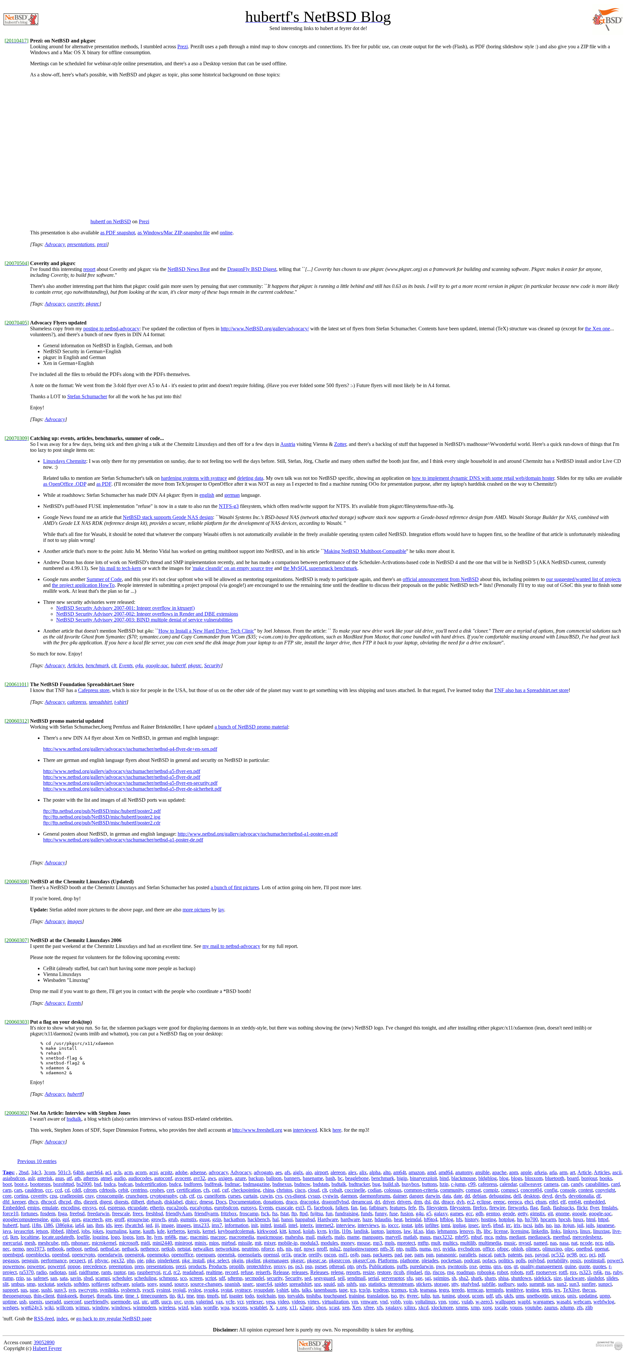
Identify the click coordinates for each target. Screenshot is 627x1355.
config (550, 1190)
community (451, 1190)
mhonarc (80, 1243)
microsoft (128, 1243)
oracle (300, 1254)
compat (473, 1190)
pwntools (457, 1266)
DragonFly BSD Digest (251, 269)
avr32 (199, 1178)
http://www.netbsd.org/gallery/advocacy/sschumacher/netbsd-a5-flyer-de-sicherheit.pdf (132, 789)
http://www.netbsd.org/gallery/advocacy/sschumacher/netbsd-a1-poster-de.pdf (123, 840)
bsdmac (232, 1184)
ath (77, 1178)
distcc (191, 1202)
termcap (475, 1290)
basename (313, 1178)
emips (33, 1207)
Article (584, 1172)
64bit (78, 1172)
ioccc (393, 1225)
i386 (48, 1225)
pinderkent (168, 1260)
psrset (321, 1266)
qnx (497, 1266)
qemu (485, 1266)
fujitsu (316, 1213)
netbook (55, 1249)
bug (376, 1184)
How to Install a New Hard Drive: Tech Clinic (206, 631)
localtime (30, 1237)
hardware (350, 1219)
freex (138, 1213)
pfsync (101, 1260)
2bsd (23, 1172)
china (268, 1190)
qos (507, 1266)
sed (307, 1278)
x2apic (306, 1307)
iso (549, 1225)
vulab (467, 1301)
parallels (467, 1254)
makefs (324, 1237)
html (590, 1219)
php (131, 1260)
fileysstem (460, 1207)
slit (5, 1284)
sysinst (163, 1290)
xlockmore (442, 1307)
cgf (225, 1190)
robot (502, 1272)
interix (306, 1225)
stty (454, 1284)
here (336, 1130)
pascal (485, 1254)
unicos (558, 1296)
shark (476, 1278)
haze (367, 1219)
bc (340, 1178)
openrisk (226, 1254)
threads (104, 1296)
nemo (18, 1249)
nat (574, 1243)
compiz (490, 1190)
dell (517, 1196)
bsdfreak (213, 1184)
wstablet (258, 1307)
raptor (119, 1272)
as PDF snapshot (117, 232)
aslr (31, 1178)
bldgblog (487, 1178)
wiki (49, 1307)
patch (499, 1254)
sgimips (441, 1278)
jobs (85, 1231)
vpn (442, 1301)
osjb (354, 1254)
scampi (102, 1278)
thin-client (44, 1296)
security (274, 1278)
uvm (188, 1301)
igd (149, 1225)
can (564, 1184)
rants (106, 1272)
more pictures (196, 909)
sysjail (179, 1290)
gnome (562, 1213)
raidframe (89, 1272)
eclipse (484, 1202)
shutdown (521, 1278)
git (550, 1213)
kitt (283, 1231)
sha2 (463, 1278)
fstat (284, 1213)
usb (22, 1301)
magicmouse (269, 1237)
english (207, 495)
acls (117, 1172)
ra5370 (26, 1272)
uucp (166, 1301)
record (231, 1272)
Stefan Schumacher (87, 396)
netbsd (91, 1249)
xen (345, 1307)
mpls (389, 1243)
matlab (410, 1237)
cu (199, 1196)
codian (374, 1190)
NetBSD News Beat (189, 269)
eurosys (248, 1207)
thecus (588, 1290)
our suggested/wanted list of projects (583, 579)
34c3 (36, 1172)
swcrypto (87, 1290)
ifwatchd (134, 1225)
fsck (265, 1213)
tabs (295, 1290)
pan (429, 1254)
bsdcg (175, 1184)
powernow (13, 1266)
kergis (193, 1231)
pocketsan (451, 1260)
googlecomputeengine (25, 1219)
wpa (224, 1307)
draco (291, 1202)
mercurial (12, 1243)
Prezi (182, 46)
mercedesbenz (587, 1237)
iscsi (527, 1225)
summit (536, 1284)
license (501, 1231)
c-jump (458, 1184)
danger (416, 1196)
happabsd (305, 1219)
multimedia (489, 1243)
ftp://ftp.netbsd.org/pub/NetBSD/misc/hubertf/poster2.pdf (102, 811)
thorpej (87, 1296)
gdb (479, 1213)
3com (49, 1172)
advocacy (218, 1172)
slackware (574, 1278)
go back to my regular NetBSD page (114, 1318)
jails (590, 1225)
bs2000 (83, 1184)
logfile (83, 1237)
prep (139, 1266)
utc (145, 1301)
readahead (193, 1272)
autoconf (163, 1178)
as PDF (103, 484)
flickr (582, 1207)
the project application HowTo (83, 585)
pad (398, 1254)
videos (298, 1301)
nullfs (411, 1249)
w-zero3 (483, 1301)
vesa (270, 1301)
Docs (221, 1202)
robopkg (485, 1272)
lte (149, 1237)
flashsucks (563, 1207)
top (281, 1296)
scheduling (145, 1278)
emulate (50, 1207)
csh (183, 1196)
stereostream (400, 1284)
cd (67, 1190)
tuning (448, 1296)
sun (550, 1284)
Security (212, 665)
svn (72, 1290)
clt (113, 665)
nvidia (448, 1249)
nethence (149, 1249)
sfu (410, 1278)
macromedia (241, 1237)
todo (249, 1296)
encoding (70, 1207)
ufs (498, 1296)
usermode (121, 1301)
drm (418, 1202)
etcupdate (137, 1207)
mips (214, 1243)
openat (601, 1249)
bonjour (589, 1178)
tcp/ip (364, 1290)
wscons (239, 1307)
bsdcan (125, 1184)
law (407, 1231)
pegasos (11, 1260)
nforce (267, 1249)
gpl (65, 1219)
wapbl (524, 1301)
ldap (430, 1231)
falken (341, 1207)
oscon (330, 1254)
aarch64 (94, 1172)
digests (121, 1202)
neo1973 (35, 1249)
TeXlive (571, 1290)
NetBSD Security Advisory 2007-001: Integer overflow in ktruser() (125, 608)
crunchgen (136, 1196)
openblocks (37, 1254)
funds (366, 1213)
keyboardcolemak (236, 1231)
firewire (497, 1207)
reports (353, 1272)
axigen (225, 1178)
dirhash (154, 1202)
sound (165, 1284)
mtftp (423, 1243)
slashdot (595, 1278)
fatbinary (378, 1207)
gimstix (537, 1213)
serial (373, 1278)
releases (300, 1272)
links (555, 1231)
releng (337, 1272)
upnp (605, 1296)
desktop (531, 1196)
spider (281, 1284)
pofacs (489, 1260)
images (74, 921)
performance (54, 1260)
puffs (402, 1266)
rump (8, 1278)
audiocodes (140, 1178)
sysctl (148, 1290)
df (598, 1196)
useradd (53, 1301)
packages (382, 1254)
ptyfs (361, 1266)
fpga (62, 1213)
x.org (281, 1307)
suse (34, 1290)
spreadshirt (100, 702)
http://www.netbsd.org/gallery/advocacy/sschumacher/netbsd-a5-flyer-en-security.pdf (130, 783)
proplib (236, 1266)
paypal (542, 1254)
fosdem (47, 1213)
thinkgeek (67, 1296)
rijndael (414, 1272)
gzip (216, 1219)
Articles (75, 665)
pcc (583, 1254)
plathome (409, 1260)
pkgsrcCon (364, 1260)
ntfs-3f (387, 1249)
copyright (605, 1190)
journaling (116, 1231)
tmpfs (212, 1296)
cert (170, 1190)
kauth (148, 1231)
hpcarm (548, 1219)
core (7, 1196)
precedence (94, 1266)
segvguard (324, 1278)
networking (227, 1249)
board (573, 1178)
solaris (138, 1284)
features (398, 1207)
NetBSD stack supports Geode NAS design (168, 517)
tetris (547, 1290)
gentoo (493, 1213)
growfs (158, 1219)
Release (281, 1272)
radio (41, 1272)
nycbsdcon (469, 1249)
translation (377, 1296)
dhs (77, 1202)
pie (140, 1260)
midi (145, 1243)
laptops (393, 1231)
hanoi (287, 1219)
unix (571, 1296)
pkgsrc (92, 304)
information (237, 1225)
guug (204, 1219)
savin (75, 1278)
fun (329, 1213)
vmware (369, 1301)
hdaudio (383, 1219)
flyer (594, 1207)
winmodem (144, 1307)
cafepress (76, 702)
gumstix (188, 1219)
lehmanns (447, 1231)
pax (528, 1254)
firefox (480, 1207)
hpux (578, 1219)
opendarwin (110, 1254)
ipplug (459, 1225)
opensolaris (249, 1254)
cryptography (163, 1196)
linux (585, 1231)
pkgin (237, 1260)
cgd (215, 1190)
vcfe (230, 1301)
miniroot (183, 1243)
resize (369, 1272)
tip (172, 1296)
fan (354, 1207)
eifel (553, 1202)
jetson (42, 1231)
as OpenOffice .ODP (64, 484)
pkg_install (193, 1260)
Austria (287, 444)
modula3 (309, 1243)
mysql (525, 1243)
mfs (65, 1243)
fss (275, 1213)
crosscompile (109, 1196)
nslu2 (335, 1249)
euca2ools (177, 1207)
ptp (350, 1266)
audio (120, 1178)
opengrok (134, 1254)
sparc (248, 1284)
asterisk (45, 1178)
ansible (482, 1172)
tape (343, 1290)
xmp (475, 1307)
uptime (10, 1301)
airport (321, 1172)
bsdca (110, 1184)
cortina (21, 1196)
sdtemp (235, 1278)
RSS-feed (44, 1318)
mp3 (377, 1243)
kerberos (176, 1231)
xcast (334, 1307)
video (283, 1301)
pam (418, 1254)
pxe (473, 1266)
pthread (337, 1266)
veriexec (254, 1301)
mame (353, 1237)
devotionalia (581, 1196)
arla (553, 1172)
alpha (374, 1172)
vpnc (454, 1301)
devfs (560, 1196)
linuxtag (601, 1231)
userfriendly (96, 1301)
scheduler (122, 1278)
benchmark (97, 665)
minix (200, 1243)
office (488, 1249)
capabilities (597, 1184)
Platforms (387, 1260)
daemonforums (375, 1196)
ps (290, 1266)
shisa (503, 1278)
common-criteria (421, 1190)
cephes (157, 1190)
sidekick (542, 1278)
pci (592, 1254)
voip (407, 1301)
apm (513, 1172)
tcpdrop (381, 1290)
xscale (500, 1307)
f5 (309, 1207)
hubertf (178, 665)
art (572, 1172)
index (62, 1318)
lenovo (466, 1231)
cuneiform (214, 1196)
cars (18, 1190)
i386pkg (64, 1225)
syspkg (211, 1290)
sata (64, 1278)
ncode (586, 1243)
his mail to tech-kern (120, 568)
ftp (294, 1213)
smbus (17, 1284)
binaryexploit (423, 1178)
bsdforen (193, 1184)
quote (584, 1266)
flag (534, 1207)
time (118, 1296)
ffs (421, 1207)
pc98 (572, 1254)
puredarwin (421, 1266)
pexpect (77, 1260)
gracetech (93, 1219)
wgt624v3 (31, 1307)
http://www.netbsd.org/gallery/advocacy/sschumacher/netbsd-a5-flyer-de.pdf (121, 777)
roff (529, 1272)
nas (553, 1243)
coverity (75, 304)
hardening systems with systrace (194, 478)
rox (573, 1272)
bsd (97, 1184)
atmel (106, 1178)
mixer (269, 1243)
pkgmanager (275, 1260)
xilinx (410, 1307)
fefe (412, 1207)
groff (119, 1219)
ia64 (79, 1225)
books (606, 1178)
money (347, 1243)
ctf (191, 1196)
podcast (472, 1260)
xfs (380, 1307)
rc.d (167, 1272)
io (383, 1225)
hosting (488, 1219)
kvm (321, 1231)
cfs (206, 1190)
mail (310, 1237)
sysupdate (264, 1290)
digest (106, 1202)
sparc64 (264, 1284)
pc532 (557, 1254)
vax (219, 1301)
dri (377, 1202)
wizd (183, 1307)
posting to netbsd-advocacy (111, 328)
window (100, 1307)
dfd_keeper (14, 1202)
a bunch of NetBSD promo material (251, 727)
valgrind (204, 1301)
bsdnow (302, 1184)
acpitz (166, 1172)
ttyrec (412, 1296)
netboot (74, 1249)
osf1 (343, 1254)
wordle (210, 1307)
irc (508, 1225)
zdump (567, 1307)
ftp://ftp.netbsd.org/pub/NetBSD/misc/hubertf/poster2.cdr (101, 823)
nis (289, 1249)
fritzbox (229, 1213)
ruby (617, 1272)
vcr (240, 1301)
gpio (55, 1219)
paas (365, 1254)
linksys (570, 1231)
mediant (517, 1237)
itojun (568, 1225)
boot (7, 1184)
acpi (153, 1172)
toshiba (313, 1296)
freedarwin (98, 1213)
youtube (533, 1307)
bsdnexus (282, 1184)
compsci (509, 1190)
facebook (323, 1207)
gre (108, 1219)
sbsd (88, 1278)
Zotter (340, 444)
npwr (309, 1249)
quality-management (541, 1266)
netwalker (203, 1249)
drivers (404, 1202)
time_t (131, 1296)
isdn (539, 1225)
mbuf (476, 1237)
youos (516, 1307)
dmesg (206, 1202)
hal (275, 1219)
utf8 (155, 1301)
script (210, 1278)
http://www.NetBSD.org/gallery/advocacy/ (265, 328)
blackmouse (463, 1178)
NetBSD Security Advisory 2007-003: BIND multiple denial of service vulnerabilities (144, 619)
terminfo (494, 1290)
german (232, 495)
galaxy (440, 1213)
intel (292, 1225)
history (471, 1219)
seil (341, 1278)
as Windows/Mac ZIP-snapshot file (173, 232)
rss (607, 1272)
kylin (334, 1231)
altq (387, 1172)
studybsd (470, 1284)
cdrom (90, 1190)
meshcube (48, 1243)
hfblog (446, 1219)
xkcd (423, 1307)
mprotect (406, 1243)
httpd (603, 1219)
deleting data (250, 478)
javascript (23, 1231)
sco (183, 1278)
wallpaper (505, 1301)
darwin (433, 1196)
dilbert (137, 1202)
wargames (543, 1301)
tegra (444, 1290)
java (7, 1231)
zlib (589, 1307)
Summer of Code (104, 579)
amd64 (446, 1172)
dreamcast (361, 1202)
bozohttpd (63, 1184)
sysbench (130, 1290)
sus (24, 1290)
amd (431, 1172)
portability (557, 1260)
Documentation (245, 1202)
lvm (158, 1237)
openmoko (158, 1254)
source (181, 1284)
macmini (199, 1237)
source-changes (206, 1284)
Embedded (14, 1207)
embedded (594, 1202)
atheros (90, 1178)
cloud (313, 1190)
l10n (346, 1231)
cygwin (330, 1196)
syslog (194, 1290)
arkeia (540, 1172)
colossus (392, 1190)
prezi (102, 244)
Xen (356, 1307)
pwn (440, 1266)
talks (306, 1290)
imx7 (217, 1225)
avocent (183, 1178)
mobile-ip (287, 1243)
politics (505, 1260)
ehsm (541, 1202)
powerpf (56, 1266)
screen (195, 1278)
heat (398, 1219)
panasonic (446, 1254)
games (456, 1213)
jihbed (72, 1231)
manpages (372, 1237)
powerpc (36, 1266)
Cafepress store (93, 690)
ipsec (473, 1225)
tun (436, 1296)
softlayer (100, 1284)
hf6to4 (430, 1219)
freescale (121, 1213)
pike (150, 1260)
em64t (574, 1202)
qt (516, 1266)
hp (519, 1219)
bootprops (40, 1184)
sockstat (46, 1284)
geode (509, 1213)
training (356, 1296)
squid (329, 1284)
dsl (427, 1202)
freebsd (77, 1213)
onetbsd (584, 1249)
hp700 (531, 1219)
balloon (273, 1178)
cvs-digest (295, 1196)
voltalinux (425, 1301)
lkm (14, 1237)
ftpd (303, 1213)
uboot (463, 1296)
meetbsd (561, 1237)
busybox (410, 1184)
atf (69, 1178)
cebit (123, 1190)
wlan (196, 1307)
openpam (205, 1254)
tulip (425, 1296)
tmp (200, 1296)
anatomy (464, 1172)
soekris (64, 1284)
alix (363, 1172)
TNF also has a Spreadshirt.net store (531, 690)
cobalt (336, 1190)
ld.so (418, 1231)
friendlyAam (179, 1213)
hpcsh (564, 1219)
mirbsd (228, 1243)
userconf (72, 1301)
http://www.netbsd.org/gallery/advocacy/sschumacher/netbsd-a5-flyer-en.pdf (121, 771)
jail (580, 1225)
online (226, 232)
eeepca (515, 1202)
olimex (533, 1249)
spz (317, 1284)
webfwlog (603, 1301)
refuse (247, 1272)
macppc (218, 1237)
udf (489, 1296)
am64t (399, 1172)
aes (278, 1172)
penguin (30, 1260)
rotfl (563, 1272)
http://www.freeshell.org (257, 1130)
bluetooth (554, 1178)
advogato (263, 1172)
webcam (582, 1301)
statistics (376, 1284)
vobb (395, 1301)
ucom (477, 1296)
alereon (338, 1172)
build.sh (391, 1184)
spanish (232, 1284)
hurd (24, 1225)
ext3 (300, 1207)
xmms (462, 1307)
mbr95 (461, 1237)
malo (339, 1237)
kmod (294, 1231)
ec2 (470, 1202)
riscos (438, 1272)
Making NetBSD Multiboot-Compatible (365, 551)
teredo (458, 1290)
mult (435, 1243)
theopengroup (17, 1296)
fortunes (29, 1213)
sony (152, 1284)
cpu (53, 1196)
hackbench (259, 1219)
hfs (459, 1219)
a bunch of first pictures (235, 887)
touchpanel (335, 1296)
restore (384, 1272)
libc (487, 1231)
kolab (308, 1231)
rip (427, 1272)
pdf (601, 1254)
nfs (280, 1249)
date (458, 1196)
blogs (516, 1178)
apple (526, 1172)
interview (345, 1225)
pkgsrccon (339, 1260)
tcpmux (399, 1290)
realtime (214, 1272)
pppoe (74, 1266)
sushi (46, 1290)
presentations (80, 244)
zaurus (550, 1307)
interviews (368, 1225)
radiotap (57, 1272)
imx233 (201, 1225)
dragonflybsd (335, 1202)
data (446, 1196)
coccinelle (355, 1190)
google (579, 1213)
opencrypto (83, 1254)
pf (90, 1260)
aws (212, 1178)
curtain (250, 1196)
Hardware (327, 1219)
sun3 (574, 1284)
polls (520, 1260)
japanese (605, 1225)
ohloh (517, 1249)
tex (557, 1290)
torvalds (295, 1296)
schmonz (168, 1278)
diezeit (90, 1202)
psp (308, 1266)
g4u (139, 665)
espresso (116, 1207)
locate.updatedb (58, 1237)
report (89, 269)
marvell (393, 1237)
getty (522, 1213)
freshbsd (154, 1213)
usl (136, 1301)
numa (425, 1249)
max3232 (442, 1237)
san (53, 1278)
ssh (340, 1284)
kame (134, 1231)
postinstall (594, 1260)
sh (454, 1278)
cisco (300, 1190)
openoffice (182, 1254)
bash (330, 1178)
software (120, 1284)
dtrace (448, 1202)
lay (221, 909)
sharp (490, 1278)
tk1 (180, 1296)
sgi (428, 1278)
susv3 (60, 1290)
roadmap (465, 1272)
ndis (609, 1243)
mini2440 (162, 1243)
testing (532, 1290)
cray (89, 1196)
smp (31, 1284)
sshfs (351, 1284)
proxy (279, 1266)
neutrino (250, 1249)
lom (140, 1237)
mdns (500, 1237)
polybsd (536, 1260)
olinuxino (552, 1249)
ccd (58, 1190)
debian (479, 1196)
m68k (170, 1237)
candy (577, 1184)
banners (292, 1178)
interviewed (305, 1130)
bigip (402, 1178)
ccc (48, 1190)
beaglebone (357, 1178)
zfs (580, 1307)
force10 (10, 1213)
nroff (322, 1249)
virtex (313, 1301)
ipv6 (485, 1225)
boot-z (20, 1184)
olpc (569, 1249)
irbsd (498, 1225)
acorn (141, 1172)
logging (100, 1237)
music (510, 1243)
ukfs (508, 1296)
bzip (444, 1184)
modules (329, 1243)
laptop (377, 1231)
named (540, 1243)
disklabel (173, 1202)
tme (190, 1296)
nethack (130, 1249)
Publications (381, 1266)
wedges (10, 1307)
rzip (20, 1278)
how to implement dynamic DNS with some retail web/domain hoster (483, 478)
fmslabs (609, 1207)
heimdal (413, 1219)
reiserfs (263, 1272)
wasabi (563, 1301)
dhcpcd (48, 1202)
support (10, 1290)
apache (499, 1172)
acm (128, 1172)
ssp (362, 1284)
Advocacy (55, 244)
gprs (76, 1219)
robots (516, 1272)
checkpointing (245, 1190)
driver (388, 1202)
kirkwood (267, 1231)
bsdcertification (151, 1184)
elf (563, 1202)
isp (557, 1225)
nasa (564, 1243)
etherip (157, 1207)
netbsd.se (109, 1249)
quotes (599, 1266)
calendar (508, 1184)
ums (520, 1296)
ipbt (419, 1225)
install (280, 1225)
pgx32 (117, 1260)
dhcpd (64, 1202)
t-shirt (120, 702)
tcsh (413, 1290)
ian (90, 1225)
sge (418, 1278)
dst (436, 1202)
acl (108, 1172)
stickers (423, 1284)
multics (450, 1243)
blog (503, 1178)
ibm (99, 1225)
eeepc (499, 1202)
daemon (349, 1196)
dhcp (33, 1202)
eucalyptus (201, 1207)
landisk (361, 1231)
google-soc (157, 665)
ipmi (445, 1225)
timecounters (154, 1296)
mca (488, 1237)
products (197, 1266)
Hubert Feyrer (47, 1348)
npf (297, 1249)
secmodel (254, 1278)
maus (425, 1237)
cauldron (34, 1190)
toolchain (266, 1296)
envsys (89, 1207)
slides (612, 1278)
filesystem (436, 1207)
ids (109, 1225)
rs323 (585, 1272)
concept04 (531, 1190)
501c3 (64, 1172)
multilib (468, 1243)
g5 (428, 1213)
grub (173, 1219)
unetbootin (538, 1296)
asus (59, 1178)
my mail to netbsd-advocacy (231, 946)
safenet (40, 1278)
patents (515, 1254)
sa (28, 1278)
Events (126, 665)
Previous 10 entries (36, 1161)
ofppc (503, 1249)
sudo (522, 1284)
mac (183, 1237)
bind (444, 1178)
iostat (406, 1225)
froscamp (248, 1213)
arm (563, 1172)
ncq (599, 1243)
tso (394, 1296)
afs (287, 1172)
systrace (243, 1290)
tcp (353, 1290)
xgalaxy (393, 1307)
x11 (293, 1307)
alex (352, 1172)
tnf (224, 1296)
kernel (208, 1231)
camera (551, 1184)
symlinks (109, 1290)
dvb (460, 1202)
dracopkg (309, 1202)
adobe (181, 1172)
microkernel (104, 1243)
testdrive (514, 1290)
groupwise (138, 1219)
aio (309, 1172)
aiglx (298, 1172)
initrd (265, 1225)
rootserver (546, 1272)
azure (240, 1178)
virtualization (335, 1301)
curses (234, 1196)
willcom (64, 1307)
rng (450, 1272)
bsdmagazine (256, 1184)
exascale (284, 1207)
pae (408, 1254)
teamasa (428, 1290)
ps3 (298, 1266)
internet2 (324, 1225)
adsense (198, 1172)
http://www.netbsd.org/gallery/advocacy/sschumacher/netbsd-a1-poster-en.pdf (258, 834)
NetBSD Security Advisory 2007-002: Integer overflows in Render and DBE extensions (147, 614)
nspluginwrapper (360, 1249)
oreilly (315, 1254)
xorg (487, 1307)
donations (273, 1202)
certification (189, 1190)
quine (570, 1266)
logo (115, 1237)
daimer (400, 1196)
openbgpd (13, 1254)
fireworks (517, 1207)
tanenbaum (325, 1290)
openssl (271, 1254)
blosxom (533, 1178)
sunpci (605, 1284)
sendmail (356, 1278)
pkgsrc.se (316, 1260)
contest (585, 1190)
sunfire (589, 1284)
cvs (278, 1196)
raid (72, 1272)
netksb (168, 1249)
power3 (615, 1260)
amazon (417, 1172)
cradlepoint (71, 1196)
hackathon (234, 1219)
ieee (118, 1225)
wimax (82, 1307)
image (167, 1225)
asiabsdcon (14, 1178)
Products (218, 1266)
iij (157, 1225)
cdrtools (107, 1190)
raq (131, 1272)
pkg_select (218, 1260)
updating (588, 1296)
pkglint (253, 1260)
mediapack (539, 1237)
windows (120, 1307)
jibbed (57, 1231)
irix (517, 1225)
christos (284, 1190)
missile (245, 1243)
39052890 (44, 1342)
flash (545, 1207)
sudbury (506, 1284)
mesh (29, 1243)
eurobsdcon (226, 1207)
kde (161, 1231)
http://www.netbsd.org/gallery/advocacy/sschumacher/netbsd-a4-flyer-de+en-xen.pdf (130, 749)
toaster (235, 1296)
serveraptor (392, 1278)
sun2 (562, 1284)
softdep (81, 1284)
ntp (399, 1249)
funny (381, 1213)
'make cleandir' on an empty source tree (232, 568)
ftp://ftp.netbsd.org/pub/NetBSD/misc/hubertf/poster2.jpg (101, 817)
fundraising (346, 1213)
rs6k (597, 1272)
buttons (429, 1184)
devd (547, 1196)
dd (467, 1196)
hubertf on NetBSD (110, 221)
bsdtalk (74, 1119)
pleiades (430, 1260)
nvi (436, 1249)
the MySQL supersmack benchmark (320, 568)
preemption (120, 1266)
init (254, 1225)
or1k (286, 1254)
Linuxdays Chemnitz (64, 461)
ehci (528, 1202)
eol (102, 1207)
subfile (488, 1284)
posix (575, 1260)
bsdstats (321, 1184)
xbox (321, 1307)
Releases (319, 1272)
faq (363, 1207)
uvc (178, 1301)
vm (354, 1301)
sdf (222, 1278)
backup (256, 1178)
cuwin (266, 1196)
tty (401, 1296)
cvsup (314, 1196)
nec (6, 1249)
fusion (406, 1213)
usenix (35, 1301)
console (568, 1190)
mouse (363, 1243)
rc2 (176, 1272)
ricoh (399, 1272)
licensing (519, 1231)
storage (441, 1284)
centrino (139, 1190)
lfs (478, 1231)
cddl (76, 1190)
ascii (616, 1172)
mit (258, 1243)
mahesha (294, 1237)
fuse (393, 1213)
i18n (36, 1225)
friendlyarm (206, 1213)
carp (7, 1190)
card (615, 1184)
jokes (97, 1231)
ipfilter (431, 1225)
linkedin (539, 1231)
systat (226, 1290)
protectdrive (259, 1266)
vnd (384, 1301)
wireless (167, 1307)
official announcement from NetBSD (441, 579)
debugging (500, 1196)
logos (128, 1237)
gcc (469, 1213)
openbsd (60, 1254)
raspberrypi (148, 1272)
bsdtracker (359, 1184)
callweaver (530, 1184)
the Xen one (597, 328)
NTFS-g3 (229, 506)
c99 (471, 1184)
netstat (183, 1249)
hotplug (506, 1219)
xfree (368, 1307)
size (557, 1278)
